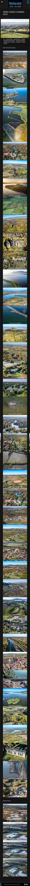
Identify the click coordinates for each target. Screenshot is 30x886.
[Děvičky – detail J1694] (15, 260)
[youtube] (27, 884)
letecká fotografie (20, 40)
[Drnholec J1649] (15, 533)
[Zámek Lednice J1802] (15, 442)
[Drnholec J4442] (15, 552)
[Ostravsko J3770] (15, 460)
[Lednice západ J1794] (15, 515)
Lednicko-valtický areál (9, 40)
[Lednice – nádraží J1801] (15, 624)
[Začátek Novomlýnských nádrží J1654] (15, 734)
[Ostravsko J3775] (15, 770)
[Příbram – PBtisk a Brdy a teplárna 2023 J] (15, 813)
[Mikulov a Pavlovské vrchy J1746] (15, 479)
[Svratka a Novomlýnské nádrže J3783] (15, 606)
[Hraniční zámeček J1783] (15, 369)
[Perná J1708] (15, 224)
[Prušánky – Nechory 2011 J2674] (15, 205)
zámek (5, 43)
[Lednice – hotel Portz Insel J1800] (15, 788)
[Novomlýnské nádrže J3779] (15, 187)
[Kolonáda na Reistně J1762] (15, 752)
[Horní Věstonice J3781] (15, 588)
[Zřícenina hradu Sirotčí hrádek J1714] (15, 242)
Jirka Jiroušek (17, 39)
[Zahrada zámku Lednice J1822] (15, 424)
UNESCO (23, 42)
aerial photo (9, 39)
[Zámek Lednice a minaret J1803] (15, 151)
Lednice (23, 39)
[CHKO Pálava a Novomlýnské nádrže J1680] (15, 333)
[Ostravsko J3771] (15, 78)
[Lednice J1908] (15, 497)
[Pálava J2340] (15, 278)
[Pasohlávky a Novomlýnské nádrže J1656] (15, 297)
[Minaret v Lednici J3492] (15, 388)
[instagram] (26, 884)
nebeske (18, 42)
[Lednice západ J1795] (15, 60)
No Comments (12, 17)
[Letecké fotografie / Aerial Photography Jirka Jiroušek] (15, 4)
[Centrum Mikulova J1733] (15, 661)
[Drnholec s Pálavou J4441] (15, 570)
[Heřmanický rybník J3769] (15, 679)
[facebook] (24, 884)
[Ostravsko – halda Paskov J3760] (15, 133)
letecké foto (7, 42)
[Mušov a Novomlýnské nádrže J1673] (15, 697)
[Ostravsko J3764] (15, 315)
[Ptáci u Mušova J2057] (15, 406)
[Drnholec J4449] (15, 643)
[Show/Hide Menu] (2, 2)
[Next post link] (27, 18)
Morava (5, 17)
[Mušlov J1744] (15, 169)
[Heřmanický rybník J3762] (15, 114)
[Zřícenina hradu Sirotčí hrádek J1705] (15, 715)
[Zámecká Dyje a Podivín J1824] (15, 351)
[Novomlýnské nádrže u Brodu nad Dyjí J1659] (15, 96)
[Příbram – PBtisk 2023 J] (15, 831)
